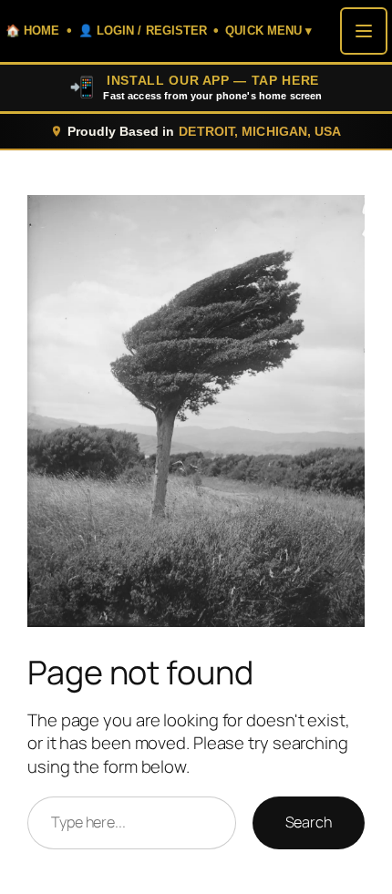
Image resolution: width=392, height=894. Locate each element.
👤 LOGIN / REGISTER (143, 30)
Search (308, 822)
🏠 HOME (32, 30)
